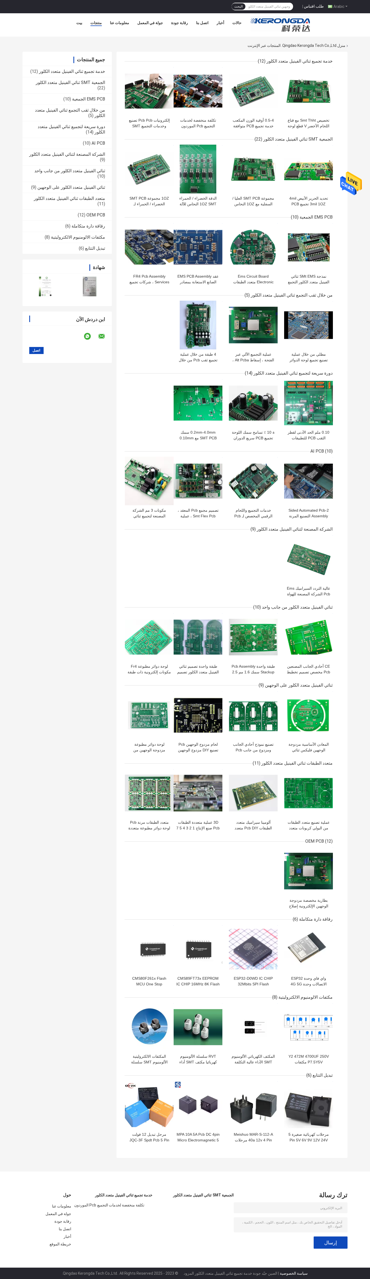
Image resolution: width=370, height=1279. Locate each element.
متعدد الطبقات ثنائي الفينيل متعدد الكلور (69, 198)
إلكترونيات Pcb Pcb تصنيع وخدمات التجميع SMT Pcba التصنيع (149, 126)
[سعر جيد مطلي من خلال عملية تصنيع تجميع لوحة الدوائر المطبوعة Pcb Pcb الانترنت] (308, 325)
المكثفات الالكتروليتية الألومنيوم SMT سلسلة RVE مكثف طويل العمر (149, 1062)
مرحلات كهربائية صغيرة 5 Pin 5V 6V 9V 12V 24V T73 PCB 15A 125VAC (308, 1140)
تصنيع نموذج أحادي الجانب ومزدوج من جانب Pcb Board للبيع (253, 750)
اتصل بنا (202, 23)
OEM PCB (95, 215)
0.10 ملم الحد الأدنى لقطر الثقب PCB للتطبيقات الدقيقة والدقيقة (308, 438)
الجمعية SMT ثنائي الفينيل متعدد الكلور (70, 82)
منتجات (96, 23)
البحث (238, 6)
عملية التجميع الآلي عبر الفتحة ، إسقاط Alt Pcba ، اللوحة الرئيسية (253, 360)
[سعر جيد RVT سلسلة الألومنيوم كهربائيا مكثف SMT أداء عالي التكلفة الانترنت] (198, 1027)
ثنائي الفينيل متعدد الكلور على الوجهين (71, 187)
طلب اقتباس (314, 6)
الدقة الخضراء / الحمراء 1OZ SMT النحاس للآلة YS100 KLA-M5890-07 (198, 204)
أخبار (220, 23)
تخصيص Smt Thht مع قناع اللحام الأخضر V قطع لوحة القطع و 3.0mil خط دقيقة (308, 126)
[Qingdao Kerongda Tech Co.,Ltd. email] (105, 336)
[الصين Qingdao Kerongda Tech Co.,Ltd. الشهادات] (44, 286)
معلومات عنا (119, 23)
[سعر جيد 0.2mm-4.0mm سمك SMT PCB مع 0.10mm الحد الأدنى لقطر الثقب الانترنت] (198, 403)
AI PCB (98, 143)
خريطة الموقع (60, 1244)
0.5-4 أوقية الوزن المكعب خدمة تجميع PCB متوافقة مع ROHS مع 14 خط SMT (253, 126)
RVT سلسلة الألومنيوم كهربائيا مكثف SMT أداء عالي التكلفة (198, 1062)
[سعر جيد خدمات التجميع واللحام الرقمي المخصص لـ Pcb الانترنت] (253, 481)
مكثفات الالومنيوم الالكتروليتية (78, 237)
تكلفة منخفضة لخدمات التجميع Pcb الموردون (109, 1205)
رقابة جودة (179, 23)
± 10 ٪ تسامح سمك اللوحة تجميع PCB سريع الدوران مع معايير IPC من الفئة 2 (253, 438)
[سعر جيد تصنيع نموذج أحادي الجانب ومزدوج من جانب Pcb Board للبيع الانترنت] (253, 715)
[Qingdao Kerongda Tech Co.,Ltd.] (280, 24)
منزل (341, 45)
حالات (237, 23)
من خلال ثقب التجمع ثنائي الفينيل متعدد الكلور (292, 295)
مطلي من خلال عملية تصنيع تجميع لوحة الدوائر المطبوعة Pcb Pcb (309, 360)
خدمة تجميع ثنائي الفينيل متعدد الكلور (72, 71)
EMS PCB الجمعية (88, 99)
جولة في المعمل (150, 23)
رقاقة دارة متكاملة (88, 226)
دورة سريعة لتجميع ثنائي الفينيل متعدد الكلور (293, 373)
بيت (79, 23)
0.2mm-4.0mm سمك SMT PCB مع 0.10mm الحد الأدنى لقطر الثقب (198, 438)
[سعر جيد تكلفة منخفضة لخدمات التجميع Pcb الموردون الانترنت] (198, 91)
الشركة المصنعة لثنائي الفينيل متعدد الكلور (67, 154)
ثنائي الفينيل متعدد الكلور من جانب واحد (69, 170)
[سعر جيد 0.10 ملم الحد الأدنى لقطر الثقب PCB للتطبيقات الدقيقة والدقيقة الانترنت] (308, 403)
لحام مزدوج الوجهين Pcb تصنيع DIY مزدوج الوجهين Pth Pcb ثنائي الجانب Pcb (198, 750)
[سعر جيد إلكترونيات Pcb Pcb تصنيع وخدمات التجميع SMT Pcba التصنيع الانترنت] (149, 91)
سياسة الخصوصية (294, 1273)
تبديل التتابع (95, 248)
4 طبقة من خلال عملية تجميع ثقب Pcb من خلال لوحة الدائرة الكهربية (198, 360)
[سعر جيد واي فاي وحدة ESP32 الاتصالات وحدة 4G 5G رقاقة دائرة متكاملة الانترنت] (308, 949)
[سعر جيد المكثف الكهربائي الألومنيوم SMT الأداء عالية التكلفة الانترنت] (253, 1027)
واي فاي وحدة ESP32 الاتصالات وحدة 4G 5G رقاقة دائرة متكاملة (309, 984)
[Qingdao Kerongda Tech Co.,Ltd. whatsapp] (91, 336)
